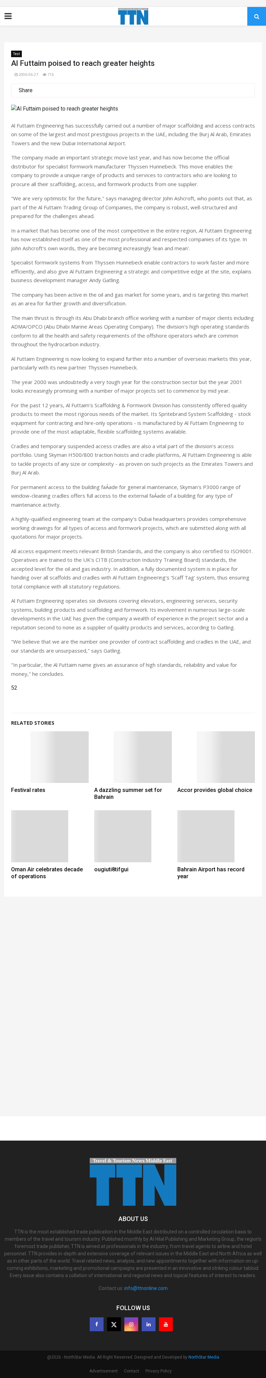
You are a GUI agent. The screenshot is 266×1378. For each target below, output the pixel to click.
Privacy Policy (158, 1371)
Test (16, 54)
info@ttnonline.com (146, 1288)
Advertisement (103, 1371)
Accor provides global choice (214, 790)
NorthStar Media (203, 1357)
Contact (131, 1371)
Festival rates (28, 790)
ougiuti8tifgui (111, 869)
